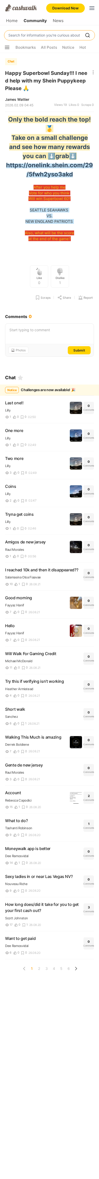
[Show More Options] (7, 47)
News (58, 20)
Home (12, 20)
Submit (79, 350)
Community (35, 20)
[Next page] (76, 969)
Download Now (65, 8)
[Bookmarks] (20, 378)
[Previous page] (24, 969)
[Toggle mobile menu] (92, 8)
